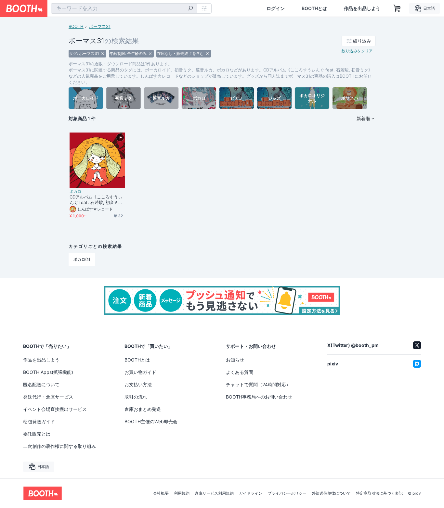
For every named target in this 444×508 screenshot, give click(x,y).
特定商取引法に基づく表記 (379, 493)
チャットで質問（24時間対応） (258, 384)
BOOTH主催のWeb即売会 (150, 421)
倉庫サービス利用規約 (214, 493)
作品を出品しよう (362, 8)
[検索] (190, 8)
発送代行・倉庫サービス (48, 397)
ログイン (276, 8)
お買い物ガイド (140, 372)
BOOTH (76, 26)
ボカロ (75, 192)
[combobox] (124, 8)
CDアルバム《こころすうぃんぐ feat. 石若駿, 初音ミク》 (96, 199)
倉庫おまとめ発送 (142, 409)
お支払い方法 (138, 384)
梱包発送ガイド (39, 421)
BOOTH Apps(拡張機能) (48, 372)
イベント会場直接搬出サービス (55, 409)
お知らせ (235, 359)
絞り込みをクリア (357, 50)
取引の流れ (135, 397)
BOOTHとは (314, 8)
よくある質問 (239, 372)
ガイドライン (250, 493)
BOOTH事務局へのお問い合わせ (259, 397)
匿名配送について (41, 384)
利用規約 (181, 493)
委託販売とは (36, 434)
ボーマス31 (100, 26)
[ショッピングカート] (397, 8)
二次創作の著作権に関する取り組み (59, 446)
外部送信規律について (331, 493)
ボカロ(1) (81, 259)
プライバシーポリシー (287, 493)
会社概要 (161, 493)
